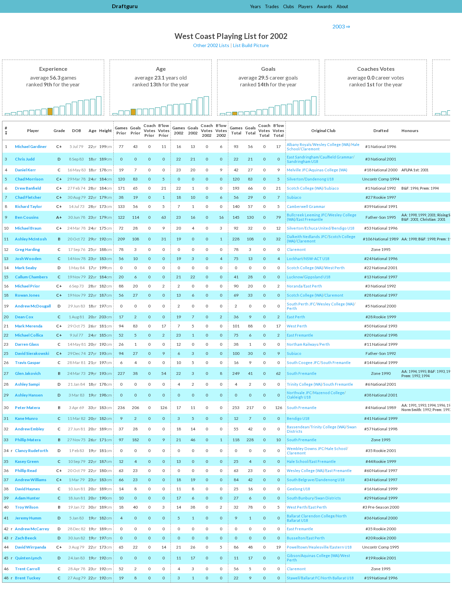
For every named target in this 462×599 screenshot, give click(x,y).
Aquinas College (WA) (328, 170)
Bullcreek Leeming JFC (307, 215)
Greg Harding (27, 249)
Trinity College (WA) (304, 384)
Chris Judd (24, 159)
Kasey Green (27, 461)
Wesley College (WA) (331, 144)
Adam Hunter (27, 497)
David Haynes (27, 488)
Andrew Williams (30, 479)
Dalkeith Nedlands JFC (307, 236)
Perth (292, 308)
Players (305, 6)
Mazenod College (328, 392)
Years (255, 6)
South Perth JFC (301, 304)
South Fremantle (336, 362)
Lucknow (295, 277)
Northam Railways (302, 344)
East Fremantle (310, 219)
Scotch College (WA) (305, 188)
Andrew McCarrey (32, 528)
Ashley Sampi (27, 384)
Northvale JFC (299, 392)
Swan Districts (328, 498)
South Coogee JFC (303, 362)
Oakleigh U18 (298, 397)
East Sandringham (303, 157)
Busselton (296, 538)
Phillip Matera (28, 439)
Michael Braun (28, 228)
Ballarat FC (310, 578)
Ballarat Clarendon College (311, 516)
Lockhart (295, 258)
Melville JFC (297, 170)
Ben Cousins (27, 217)
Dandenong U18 (319, 179)
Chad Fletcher (28, 197)
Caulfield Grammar (336, 157)
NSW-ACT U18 (316, 258)
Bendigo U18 (343, 228)
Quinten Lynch (28, 557)
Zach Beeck (26, 537)
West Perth (334, 267)
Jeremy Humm (28, 517)
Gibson (293, 555)
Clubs (288, 6)
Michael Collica (29, 335)
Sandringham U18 (302, 161)
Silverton (295, 179)
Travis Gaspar (27, 362)
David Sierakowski (32, 353)
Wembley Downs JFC (305, 448)
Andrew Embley (29, 428)
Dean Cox (24, 316)
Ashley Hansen (29, 395)
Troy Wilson (26, 507)
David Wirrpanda (30, 547)
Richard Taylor (28, 206)
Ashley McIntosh (31, 238)
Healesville (319, 547)
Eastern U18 (340, 547)
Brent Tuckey (27, 577)
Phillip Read (26, 470)
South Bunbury (300, 498)
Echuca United (317, 228)
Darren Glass (27, 344)
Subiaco (331, 188)
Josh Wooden (28, 258)
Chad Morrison (29, 178)
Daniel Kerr (25, 169)
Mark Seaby (26, 267)
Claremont (310, 149)
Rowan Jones (27, 295)
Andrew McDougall (33, 305)
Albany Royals (299, 144)
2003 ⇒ (341, 26)
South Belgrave (300, 479)
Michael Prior (27, 285)
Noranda (294, 286)
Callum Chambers (31, 276)
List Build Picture (251, 45)
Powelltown (297, 547)
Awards (324, 6)
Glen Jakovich (28, 373)
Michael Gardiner (31, 146)
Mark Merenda (28, 325)
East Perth (313, 286)
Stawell (293, 578)
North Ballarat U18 (337, 578)
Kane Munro (26, 418)
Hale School (336, 448)
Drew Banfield (28, 188)
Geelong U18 (298, 489)
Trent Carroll (27, 568)
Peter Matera (27, 407)
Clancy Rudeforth (31, 450)
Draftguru (125, 6)
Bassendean (298, 427)
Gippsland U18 (317, 277)
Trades (272, 6)
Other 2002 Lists (211, 45)
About (342, 6)
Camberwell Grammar (306, 206)
